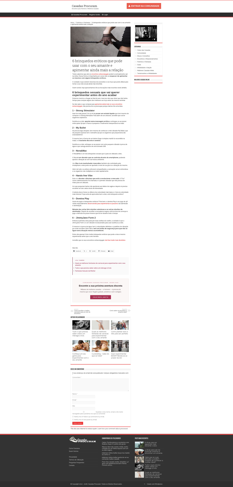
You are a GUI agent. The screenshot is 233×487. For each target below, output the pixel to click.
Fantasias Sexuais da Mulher (85, 271)
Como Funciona (74, 448)
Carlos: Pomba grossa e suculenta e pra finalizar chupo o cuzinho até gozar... (115, 443)
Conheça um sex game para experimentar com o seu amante (80, 357)
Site (73, 406)
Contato (72, 465)
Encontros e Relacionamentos (147, 59)
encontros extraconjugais (100, 74)
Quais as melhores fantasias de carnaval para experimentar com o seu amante (100, 335)
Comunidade (141, 53)
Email (74, 400)
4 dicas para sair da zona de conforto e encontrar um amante (153, 451)
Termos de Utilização (76, 460)
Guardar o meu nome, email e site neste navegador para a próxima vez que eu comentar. (97, 413)
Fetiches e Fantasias (83, 22)
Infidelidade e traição (144, 67)
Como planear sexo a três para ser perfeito (119, 333)
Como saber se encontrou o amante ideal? (118, 311)
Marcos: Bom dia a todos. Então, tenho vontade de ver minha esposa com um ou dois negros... (115, 448)
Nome (74, 394)
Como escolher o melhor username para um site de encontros (82, 311)
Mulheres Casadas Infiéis (145, 70)
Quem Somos (73, 451)
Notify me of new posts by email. (85, 420)
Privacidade (73, 457)
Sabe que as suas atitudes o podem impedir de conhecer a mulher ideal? (154, 459)
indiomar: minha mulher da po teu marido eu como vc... (116, 453)
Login (106, 15)
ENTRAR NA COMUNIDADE (145, 6)
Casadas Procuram (84, 6)
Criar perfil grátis (100, 297)
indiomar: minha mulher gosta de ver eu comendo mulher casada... (115, 458)
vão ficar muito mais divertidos (115, 240)
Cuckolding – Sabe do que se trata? (100, 355)
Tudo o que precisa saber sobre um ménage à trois (93, 268)
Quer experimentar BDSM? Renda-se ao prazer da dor (119, 356)
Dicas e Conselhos (143, 56)
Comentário (76, 377)
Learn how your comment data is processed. (112, 429)
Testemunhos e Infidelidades (147, 73)
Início (72, 22)
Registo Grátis (94, 15)
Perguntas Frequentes (76, 462)
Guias (139, 65)
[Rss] (144, 484)
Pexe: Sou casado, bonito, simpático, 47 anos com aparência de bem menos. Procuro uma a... (115, 463)
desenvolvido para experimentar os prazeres (103, 203)
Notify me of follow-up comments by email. (89, 417)
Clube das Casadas (143, 50)
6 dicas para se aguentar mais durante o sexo (151, 444)
